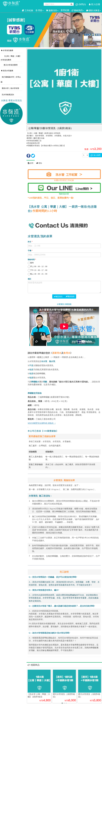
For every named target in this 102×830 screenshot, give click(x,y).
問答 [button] (39, 10)
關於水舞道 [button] (94, 10)
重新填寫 (71, 296)
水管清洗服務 (7, 50)
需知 (40, 163)
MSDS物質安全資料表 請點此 (41, 423)
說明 (31, 163)
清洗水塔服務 (7, 71)
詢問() (82, 4)
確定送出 (59, 296)
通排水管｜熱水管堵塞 (10, 88)
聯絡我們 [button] (77, 10)
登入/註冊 (95, 4)
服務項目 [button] (52, 10)
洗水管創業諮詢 (7, 95)
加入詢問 (96, 155)
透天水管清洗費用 (10, 65)
